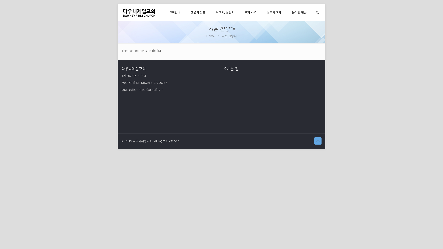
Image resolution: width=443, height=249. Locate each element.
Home (210, 36)
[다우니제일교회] (139, 12)
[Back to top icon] (318, 141)
